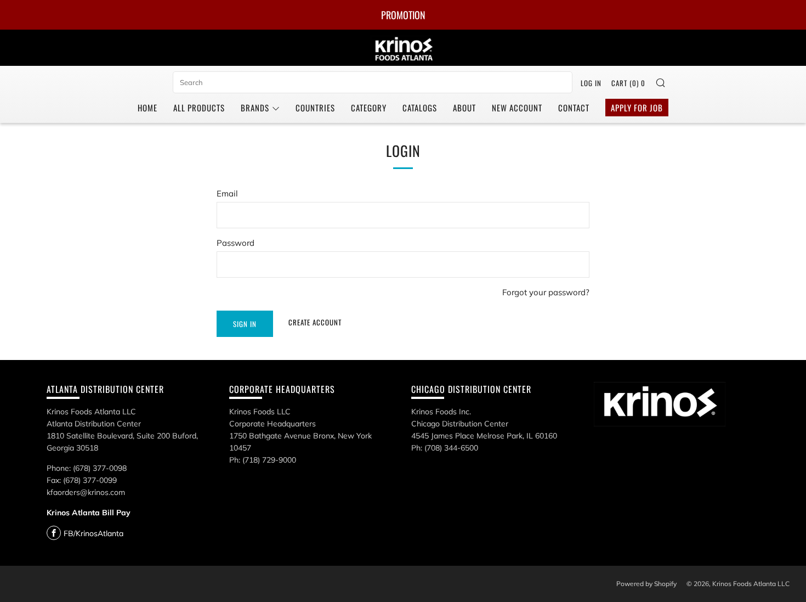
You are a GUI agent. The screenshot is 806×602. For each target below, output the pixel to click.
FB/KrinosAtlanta (93, 533)
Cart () (628, 82)
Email (227, 193)
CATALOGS (419, 108)
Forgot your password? (545, 292)
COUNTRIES (315, 108)
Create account (315, 322)
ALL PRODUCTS (199, 108)
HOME (147, 108)
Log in (591, 82)
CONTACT (573, 108)
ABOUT (464, 108)
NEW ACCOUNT (517, 108)
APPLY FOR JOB (637, 108)
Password (235, 243)
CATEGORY (369, 108)
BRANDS (255, 108)
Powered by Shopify (646, 584)
